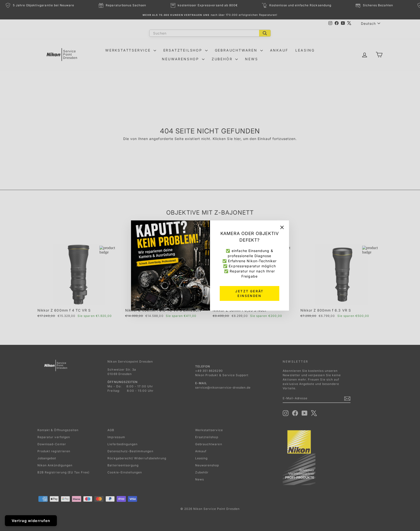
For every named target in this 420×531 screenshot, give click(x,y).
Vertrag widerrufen (31, 520)
